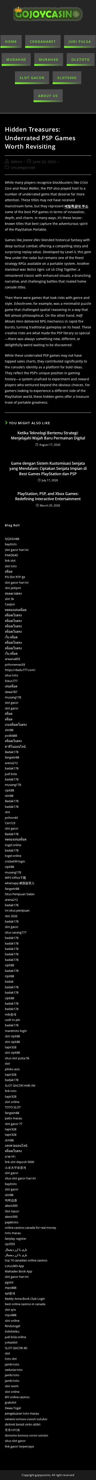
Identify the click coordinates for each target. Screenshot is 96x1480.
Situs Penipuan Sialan (19, 894)
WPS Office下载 (15, 878)
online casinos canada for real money (30, 1227)
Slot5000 (67, 77)
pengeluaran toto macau (22, 1413)
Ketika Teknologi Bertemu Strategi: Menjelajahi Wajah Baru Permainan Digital (48, 435)
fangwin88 (12, 757)
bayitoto (11, 544)
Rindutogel (12, 1326)
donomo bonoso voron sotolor (26, 1435)
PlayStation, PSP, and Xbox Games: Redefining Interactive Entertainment (48, 496)
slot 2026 (11, 916)
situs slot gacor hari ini (20, 1178)
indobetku (12, 1331)
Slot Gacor (32, 77)
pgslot (9, 1282)
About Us (48, 95)
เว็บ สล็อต (11, 637)
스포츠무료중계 (15, 1167)
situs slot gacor (15, 1441)
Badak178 (11, 752)
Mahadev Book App (18, 1271)
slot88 (9, 730)
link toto (11, 1091)
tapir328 (10, 1047)
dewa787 (11, 692)
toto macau (13, 1233)
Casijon (10, 604)
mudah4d (16, 59)
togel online (13, 845)
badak (9, 981)
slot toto (11, 566)
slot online (12, 1102)
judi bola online (15, 1337)
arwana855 (12, 659)
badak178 (11, 768)
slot (7, 812)
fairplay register (15, 1238)
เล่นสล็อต (11, 686)
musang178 (13, 697)
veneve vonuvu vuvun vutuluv (26, 1419)
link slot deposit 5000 (19, 1162)
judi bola (11, 774)
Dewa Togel (13, 1408)
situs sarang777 (15, 932)
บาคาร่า (10, 1156)
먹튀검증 (11, 1200)
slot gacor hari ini (16, 550)
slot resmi (11, 1386)
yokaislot (11, 1342)
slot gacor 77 (13, 1124)
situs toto (11, 675)
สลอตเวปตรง (13, 593)
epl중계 (10, 1293)
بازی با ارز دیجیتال (16, 1249)
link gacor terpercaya (19, 1446)
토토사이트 (12, 1430)
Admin (16, 161)
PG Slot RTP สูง (15, 577)
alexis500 (11, 1205)
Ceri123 (10, 823)
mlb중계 (10, 1014)
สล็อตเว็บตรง (13, 615)
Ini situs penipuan (17, 910)
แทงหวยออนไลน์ (16, 1145)
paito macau (13, 1118)
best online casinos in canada (25, 1304)
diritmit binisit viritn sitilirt (23, 1424)
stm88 (9, 1140)
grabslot (10, 1402)
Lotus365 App (14, 1266)
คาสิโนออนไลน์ (15, 746)
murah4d (48, 59)
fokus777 (11, 681)
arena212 (11, 763)
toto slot (11, 1359)
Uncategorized (23, 167)
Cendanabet (43, 41)
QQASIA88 (12, 539)
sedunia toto (14, 1370)
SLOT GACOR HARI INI (20, 1085)
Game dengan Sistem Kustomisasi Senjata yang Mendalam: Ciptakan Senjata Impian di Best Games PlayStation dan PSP (48, 468)
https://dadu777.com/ (20, 670)
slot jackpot (13, 588)
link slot (10, 560)
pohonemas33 (15, 664)
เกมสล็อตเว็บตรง (16, 724)
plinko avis (12, 1069)
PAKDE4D (11, 555)
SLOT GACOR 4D (16, 1348)
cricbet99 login (15, 861)
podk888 (11, 735)
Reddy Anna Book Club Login (25, 1299)
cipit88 (9, 790)
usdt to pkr (12, 1020)
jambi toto (12, 1364)
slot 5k (9, 599)
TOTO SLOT (13, 1107)
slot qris (10, 1310)
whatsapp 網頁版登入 (19, 883)
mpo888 (10, 1288)
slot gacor (11, 702)
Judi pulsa (80, 41)
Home (11, 41)
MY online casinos (17, 1397)
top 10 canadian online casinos (26, 1260)
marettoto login (16, 1031)
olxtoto (80, 59)
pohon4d (11, 817)
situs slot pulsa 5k (17, 1058)
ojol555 (10, 1244)
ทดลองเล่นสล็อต (15, 610)
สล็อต (8, 571)
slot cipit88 (12, 1036)
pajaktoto (11, 1222)
